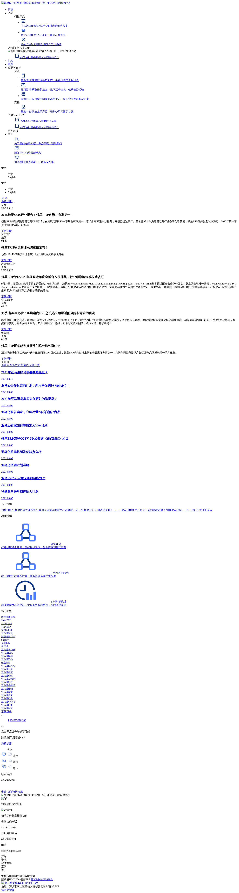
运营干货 (34, 365)
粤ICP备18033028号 (42, 879)
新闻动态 (12, 365)
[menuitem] (123, 9)
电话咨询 (6, 791)
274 (12, 720)
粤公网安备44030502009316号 (21, 883)
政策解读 (23, 365)
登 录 (4, 198)
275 (16, 720)
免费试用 (6, 201)
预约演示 (17, 791)
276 (19, 720)
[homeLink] (35, 2)
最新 (4, 365)
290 (24, 720)
